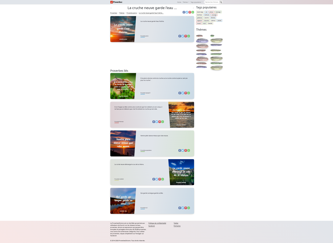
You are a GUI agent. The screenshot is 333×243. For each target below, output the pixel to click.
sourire (206, 18)
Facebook (151, 226)
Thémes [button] (185, 2)
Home (179, 2)
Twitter (176, 223)
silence (213, 20)
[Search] (221, 2)
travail (199, 23)
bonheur (199, 15)
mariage (218, 12)
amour (211, 12)
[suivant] (192, 8)
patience (199, 18)
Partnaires (177, 226)
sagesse (199, 20)
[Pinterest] (190, 12)
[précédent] (112, 8)
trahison (206, 15)
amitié (219, 20)
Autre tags (200, 12)
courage (214, 15)
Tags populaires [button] (196, 2)
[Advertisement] (152, 57)
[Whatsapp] (192, 12)
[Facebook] (184, 12)
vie (206, 12)
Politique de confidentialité (157, 223)
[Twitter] (187, 12)
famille (210, 23)
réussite (206, 20)
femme (213, 18)
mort (204, 23)
